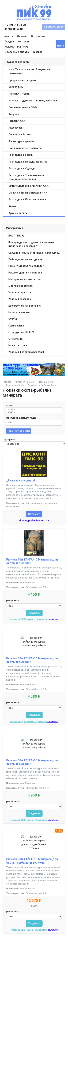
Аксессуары (16, 127)
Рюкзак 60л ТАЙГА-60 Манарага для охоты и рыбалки (32, 761)
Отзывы (22, 36)
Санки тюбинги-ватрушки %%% (28, 192)
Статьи (13, 319)
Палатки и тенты (19, 93)
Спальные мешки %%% (23, 107)
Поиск (60, 45)
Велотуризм (16, 86)
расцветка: (13, 600)
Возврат (37, 52)
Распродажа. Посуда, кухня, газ (28, 161)
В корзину (34, 514)
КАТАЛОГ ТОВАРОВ (16, 46)
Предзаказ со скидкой (22, 80)
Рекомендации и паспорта (25, 272)
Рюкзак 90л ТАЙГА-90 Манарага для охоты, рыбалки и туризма (32, 860)
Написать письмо (19, 312)
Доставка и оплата (17, 52)
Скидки (9, 41)
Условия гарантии (19, 292)
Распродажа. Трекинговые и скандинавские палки (26, 177)
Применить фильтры (18, 431)
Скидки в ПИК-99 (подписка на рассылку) (34, 252)
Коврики (14, 114)
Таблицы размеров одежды (25, 259)
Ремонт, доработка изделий (26, 265)
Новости (8, 36)
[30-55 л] (34, 409)
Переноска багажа (20, 134)
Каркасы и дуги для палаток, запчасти (33, 100)
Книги (12, 206)
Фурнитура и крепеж (21, 141)
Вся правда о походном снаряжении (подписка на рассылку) (31, 244)
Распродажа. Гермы (21, 154)
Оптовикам (38, 36)
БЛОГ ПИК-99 (16, 235)
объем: (9, 405)
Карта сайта (16, 325)
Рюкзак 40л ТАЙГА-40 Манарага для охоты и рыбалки (32, 561)
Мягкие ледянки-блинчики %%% (29, 185)
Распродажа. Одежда (22, 168)
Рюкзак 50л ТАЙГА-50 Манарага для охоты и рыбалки (32, 660)
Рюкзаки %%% (17, 120)
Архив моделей (18, 213)
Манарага (30, 582)
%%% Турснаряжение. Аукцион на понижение (29, 71)
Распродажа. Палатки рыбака (27, 199)
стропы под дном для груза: (21, 417)
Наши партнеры (18, 345)
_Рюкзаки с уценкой (20, 480)
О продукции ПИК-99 (21, 332)
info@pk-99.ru (14, 28)
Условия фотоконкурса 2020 (26, 352)
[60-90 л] (34, 412)
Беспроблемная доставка (24, 305)
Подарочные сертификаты (25, 148)
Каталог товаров (17, 62)
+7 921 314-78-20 (15, 25)
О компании (15, 338)
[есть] (34, 422)
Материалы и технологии (24, 279)
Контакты (24, 41)
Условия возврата (19, 299)
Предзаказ (34, 612)
